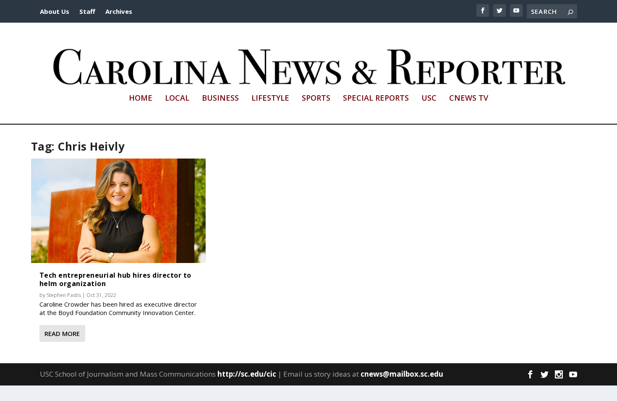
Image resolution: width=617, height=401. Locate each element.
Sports (316, 98)
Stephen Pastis (64, 295)
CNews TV (468, 98)
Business (220, 98)
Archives (118, 11)
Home (140, 98)
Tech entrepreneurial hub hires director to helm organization (115, 279)
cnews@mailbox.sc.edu (402, 374)
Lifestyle (270, 98)
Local (177, 98)
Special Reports (376, 98)
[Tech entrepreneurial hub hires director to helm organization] (118, 211)
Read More (62, 333)
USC (429, 98)
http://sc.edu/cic (246, 374)
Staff (87, 11)
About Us (54, 11)
